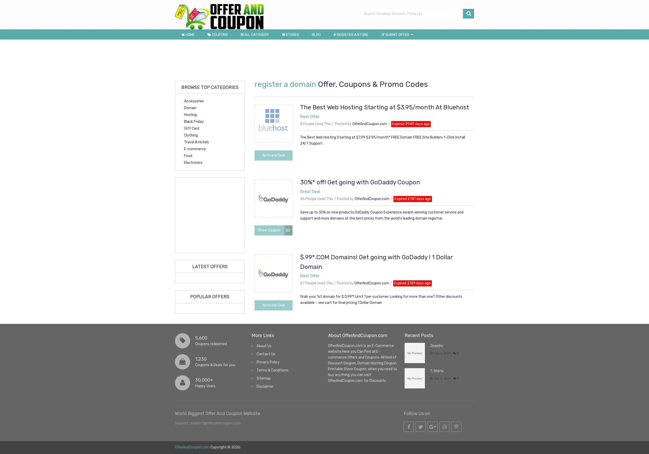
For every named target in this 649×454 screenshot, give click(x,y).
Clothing (191, 135)
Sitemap (264, 378)
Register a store (352, 35)
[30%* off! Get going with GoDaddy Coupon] (274, 216)
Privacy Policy (268, 362)
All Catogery (256, 35)
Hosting (190, 115)
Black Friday (194, 122)
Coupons (219, 35)
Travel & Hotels (196, 142)
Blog (316, 35)
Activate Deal (273, 155)
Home (190, 35)
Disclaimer (265, 386)
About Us (264, 346)
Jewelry (436, 346)
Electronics (193, 163)
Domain (190, 108)
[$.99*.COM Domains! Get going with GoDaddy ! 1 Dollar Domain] (274, 291)
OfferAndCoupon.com (369, 124)
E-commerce (195, 149)
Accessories (194, 101)
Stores (292, 35)
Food (188, 156)
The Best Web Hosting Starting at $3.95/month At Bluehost (384, 107)
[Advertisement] (324, 59)
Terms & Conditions (273, 370)
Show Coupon (269, 230)
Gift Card (191, 128)
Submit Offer (397, 35)
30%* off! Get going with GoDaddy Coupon (360, 182)
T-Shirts (437, 371)
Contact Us (266, 354)
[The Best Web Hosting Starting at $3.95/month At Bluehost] (274, 141)
